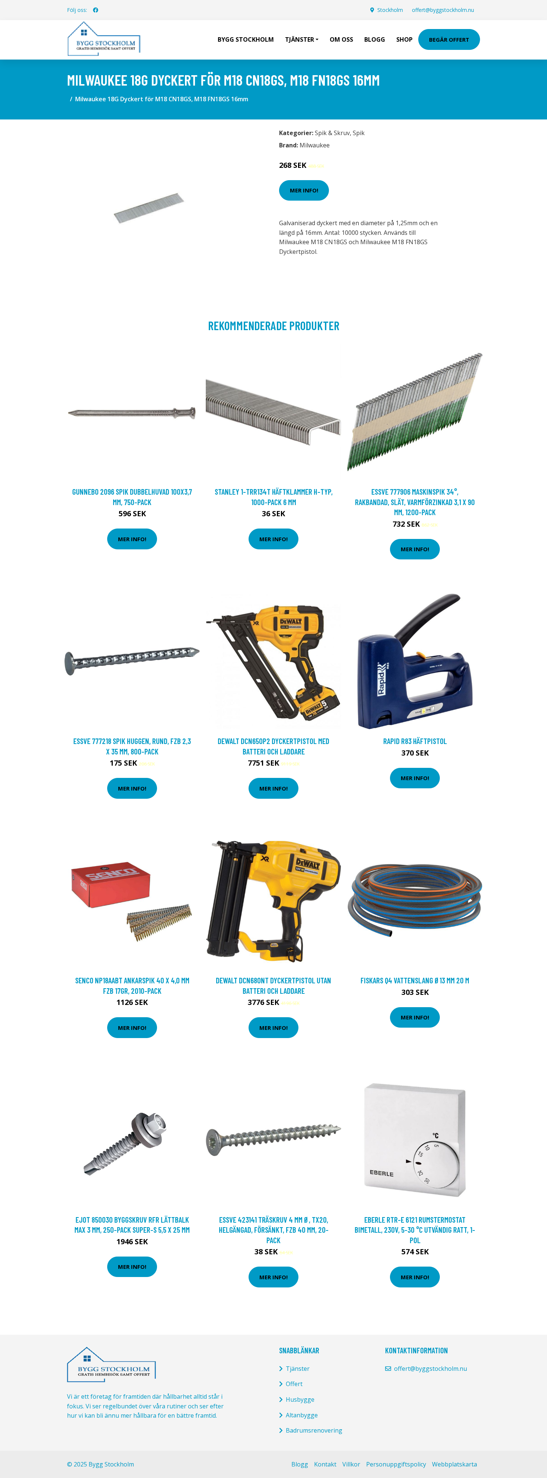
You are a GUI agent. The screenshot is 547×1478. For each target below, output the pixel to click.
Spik (359, 133)
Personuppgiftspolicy (396, 1464)
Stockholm (390, 9)
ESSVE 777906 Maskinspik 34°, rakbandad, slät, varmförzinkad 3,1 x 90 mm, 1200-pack (415, 502)
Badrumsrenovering (314, 1430)
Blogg (374, 39)
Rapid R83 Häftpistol (415, 741)
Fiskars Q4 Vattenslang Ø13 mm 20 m (415, 980)
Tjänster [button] (299, 39)
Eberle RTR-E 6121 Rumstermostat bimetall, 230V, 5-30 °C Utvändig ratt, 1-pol (415, 1230)
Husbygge (300, 1399)
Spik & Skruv (332, 133)
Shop (404, 39)
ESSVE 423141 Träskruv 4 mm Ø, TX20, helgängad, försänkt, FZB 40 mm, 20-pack (274, 1230)
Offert (294, 1384)
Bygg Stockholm (246, 39)
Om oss (341, 39)
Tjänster (298, 1368)
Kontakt (325, 1464)
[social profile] (95, 10)
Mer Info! (304, 190)
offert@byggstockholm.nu (443, 9)
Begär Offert (449, 39)
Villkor (351, 1464)
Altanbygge (302, 1415)
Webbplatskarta (454, 1464)
